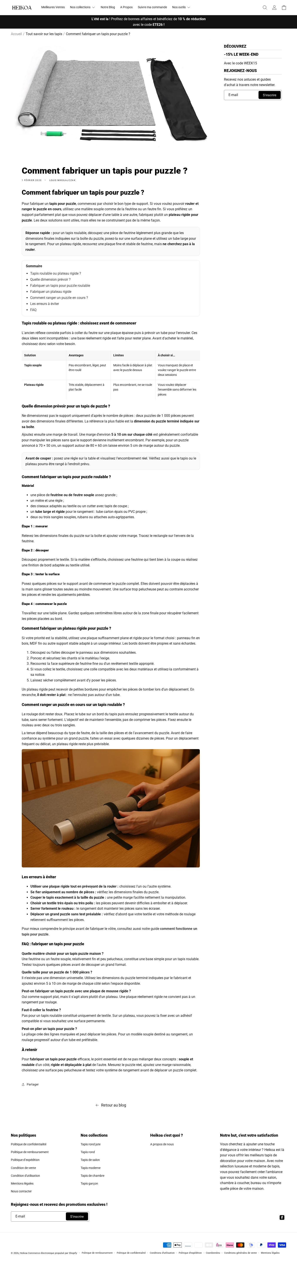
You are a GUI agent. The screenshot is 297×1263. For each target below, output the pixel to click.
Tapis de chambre (92, 1175)
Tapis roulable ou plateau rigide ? (55, 273)
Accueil (16, 34)
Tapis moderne (90, 1168)
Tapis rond (88, 1152)
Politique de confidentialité (28, 1144)
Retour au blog (113, 1105)
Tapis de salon (90, 1160)
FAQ (33, 310)
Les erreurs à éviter (44, 304)
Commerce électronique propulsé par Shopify (52, 1253)
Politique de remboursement (30, 1152)
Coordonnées (213, 1253)
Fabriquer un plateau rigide (50, 292)
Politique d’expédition (25, 1160)
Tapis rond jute (90, 1144)
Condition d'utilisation (25, 1175)
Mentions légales (22, 1183)
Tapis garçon (89, 1183)
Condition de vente (23, 1168)
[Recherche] (265, 7)
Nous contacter (21, 1191)
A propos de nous (162, 1144)
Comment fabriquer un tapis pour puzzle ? (98, 34)
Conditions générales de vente (240, 1253)
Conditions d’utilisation (162, 1253)
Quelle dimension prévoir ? (50, 279)
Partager (33, 1084)
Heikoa (23, 1253)
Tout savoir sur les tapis (44, 34)
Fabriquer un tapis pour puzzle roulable (60, 286)
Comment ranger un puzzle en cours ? (59, 298)
